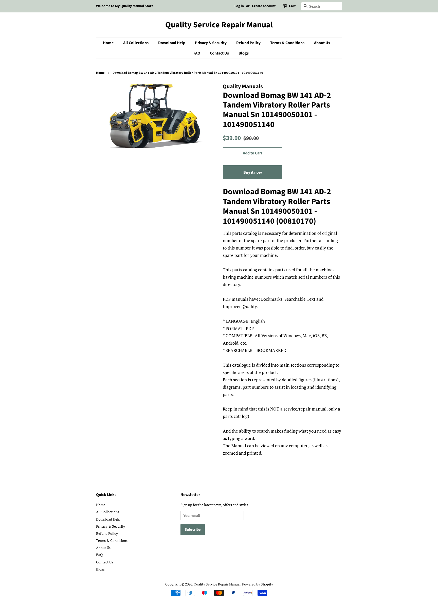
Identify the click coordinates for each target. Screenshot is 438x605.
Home (108, 43)
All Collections (136, 43)
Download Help (171, 43)
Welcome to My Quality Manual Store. (125, 6)
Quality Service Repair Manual (219, 25)
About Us (322, 43)
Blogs (244, 53)
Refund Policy (248, 43)
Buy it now (252, 172)
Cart (292, 6)
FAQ (196, 53)
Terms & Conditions (287, 43)
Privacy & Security (211, 43)
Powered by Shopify (257, 584)
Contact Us (219, 53)
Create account (264, 6)
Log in (239, 6)
